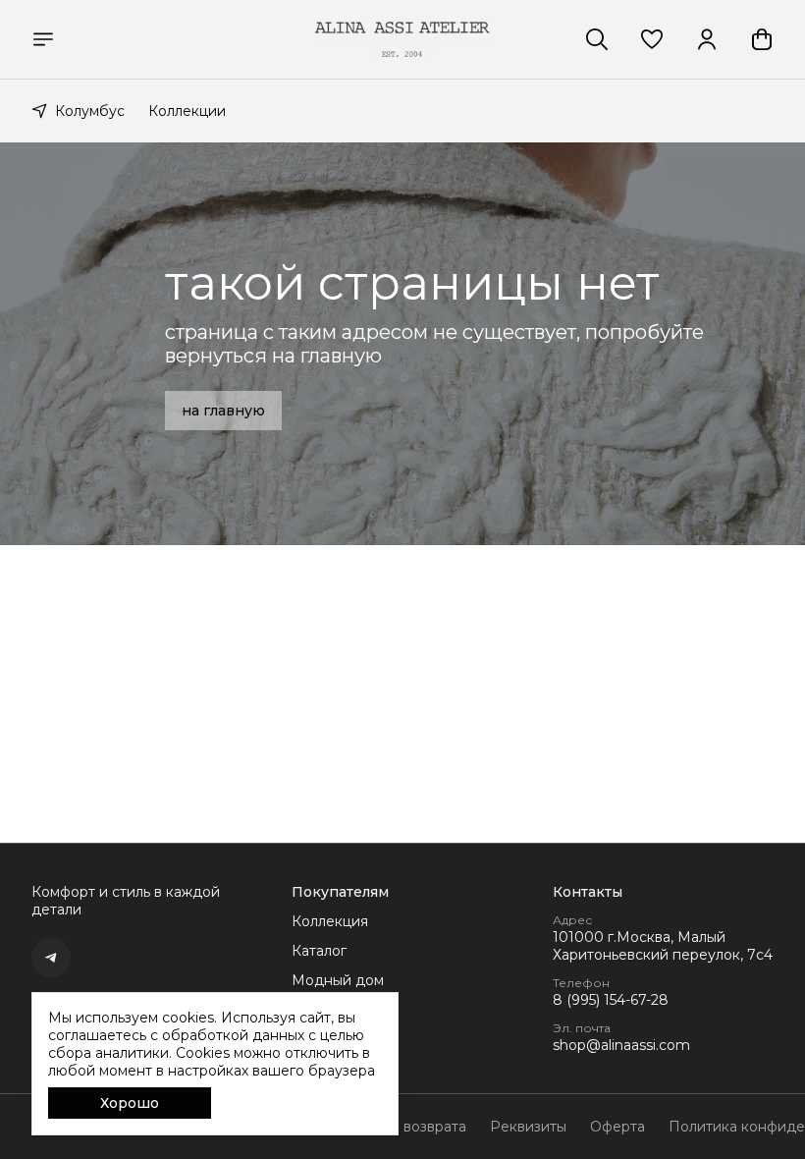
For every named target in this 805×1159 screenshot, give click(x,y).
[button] (652, 39)
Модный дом (338, 980)
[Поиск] (597, 39)
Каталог (319, 951)
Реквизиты (528, 1126)
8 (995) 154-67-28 (611, 1000)
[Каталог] (43, 39)
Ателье (316, 1010)
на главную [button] (223, 410)
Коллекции (187, 111)
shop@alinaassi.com (621, 1045)
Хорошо (129, 1103)
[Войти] (707, 39)
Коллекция (330, 921)
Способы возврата (401, 1126)
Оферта (617, 1126)
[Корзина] (762, 39)
